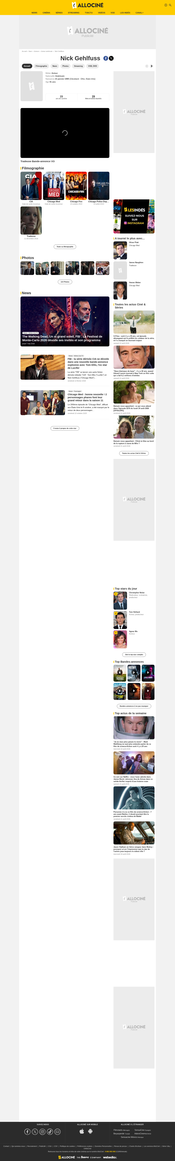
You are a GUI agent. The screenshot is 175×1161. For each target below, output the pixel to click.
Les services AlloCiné (152, 1146)
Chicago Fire (76, 201)
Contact (6, 1146)
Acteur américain (46, 51)
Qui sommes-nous (18, 1146)
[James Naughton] (120, 270)
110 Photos (65, 282)
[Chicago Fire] (76, 186)
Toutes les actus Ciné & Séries (134, 453)
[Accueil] (87, 5)
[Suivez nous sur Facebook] (27, 1132)
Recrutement (32, 1146)
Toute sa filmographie (65, 247)
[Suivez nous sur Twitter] (35, 1132)
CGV (56, 1146)
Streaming (73, 13)
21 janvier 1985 (62, 79)
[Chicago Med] (53, 186)
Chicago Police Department (98, 201)
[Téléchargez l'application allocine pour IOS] (83, 1131)
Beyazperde (118, 1133)
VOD (113, 13)
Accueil (24, 51)
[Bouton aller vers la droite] (151, 66)
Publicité (42, 1146)
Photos (28, 258)
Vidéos (101, 13)
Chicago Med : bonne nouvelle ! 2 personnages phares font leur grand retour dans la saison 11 (87, 397)
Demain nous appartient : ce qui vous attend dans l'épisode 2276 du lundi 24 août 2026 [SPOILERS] (132, 408)
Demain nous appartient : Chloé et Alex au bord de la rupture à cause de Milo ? (133, 442)
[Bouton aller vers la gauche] (146, 66)
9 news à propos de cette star (64, 428)
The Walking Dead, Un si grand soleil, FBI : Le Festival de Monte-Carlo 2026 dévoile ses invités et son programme (62, 338)
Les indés (125, 13)
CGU (50, 1146)
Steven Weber (135, 282)
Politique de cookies (67, 1146)
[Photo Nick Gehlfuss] (27, 268)
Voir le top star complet (134, 655)
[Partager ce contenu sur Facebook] (105, 58)
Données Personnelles (103, 1146)
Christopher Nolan (137, 593)
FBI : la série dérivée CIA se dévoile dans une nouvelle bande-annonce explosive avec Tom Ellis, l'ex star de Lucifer (88, 363)
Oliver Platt (133, 242)
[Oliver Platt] (120, 250)
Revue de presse (120, 1146)
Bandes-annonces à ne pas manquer (134, 706)
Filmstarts (118, 1130)
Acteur (55, 73)
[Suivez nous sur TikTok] (50, 1132)
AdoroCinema (140, 1133)
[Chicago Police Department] (98, 186)
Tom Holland (134, 612)
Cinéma (46, 13)
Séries (59, 13)
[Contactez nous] (57, 1132)
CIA (31, 201)
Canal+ (139, 13)
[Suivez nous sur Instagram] (42, 1132)
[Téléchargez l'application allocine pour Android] (92, 1131)
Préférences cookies (84, 1146)
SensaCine (139, 1130)
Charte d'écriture (135, 1146)
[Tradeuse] (31, 220)
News (34, 13)
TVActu (89, 13)
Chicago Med (53, 201)
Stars (30, 51)
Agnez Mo (133, 631)
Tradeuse (31, 236)
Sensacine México (129, 1137)
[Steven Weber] (120, 290)
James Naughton (136, 262)
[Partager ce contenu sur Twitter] (111, 58)
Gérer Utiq (166, 1146)
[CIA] (31, 186)
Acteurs (36, 51)
